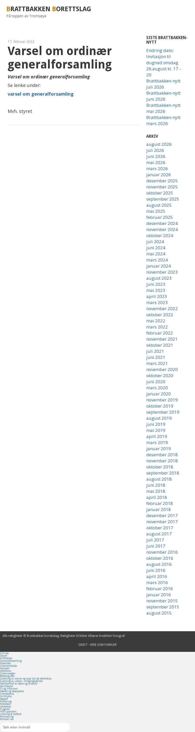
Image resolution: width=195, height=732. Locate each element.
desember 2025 (162, 181)
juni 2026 (155, 156)
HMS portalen (8, 711)
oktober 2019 (159, 406)
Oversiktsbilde (8, 666)
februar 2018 (159, 503)
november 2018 (162, 461)
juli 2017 (155, 540)
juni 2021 (155, 357)
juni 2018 (155, 485)
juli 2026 (155, 150)
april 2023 (156, 296)
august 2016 (159, 564)
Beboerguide (7, 676)
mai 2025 (155, 211)
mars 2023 (157, 302)
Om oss (4, 653)
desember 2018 (162, 455)
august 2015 (159, 613)
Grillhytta (6, 696)
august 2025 (159, 205)
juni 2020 (155, 382)
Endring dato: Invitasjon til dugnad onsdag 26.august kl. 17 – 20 (164, 62)
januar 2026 (158, 175)
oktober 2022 (159, 315)
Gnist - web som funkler (97, 645)
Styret (3, 655)
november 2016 (162, 552)
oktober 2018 (159, 467)
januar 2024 (158, 266)
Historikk (5, 663)
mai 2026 (155, 162)
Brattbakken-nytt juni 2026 (163, 96)
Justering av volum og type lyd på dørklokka (26, 678)
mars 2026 (157, 168)
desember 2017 (162, 515)
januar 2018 (158, 509)
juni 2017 (155, 546)
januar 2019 (158, 448)
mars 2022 (157, 327)
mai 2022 (155, 321)
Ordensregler (7, 673)
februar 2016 (159, 588)
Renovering (6, 716)
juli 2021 (155, 351)
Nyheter (5, 668)
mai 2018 (155, 491)
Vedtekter (5, 671)
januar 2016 (158, 595)
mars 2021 (157, 363)
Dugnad (5, 709)
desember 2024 (162, 223)
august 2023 (159, 278)
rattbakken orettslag (48, 9)
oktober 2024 (159, 235)
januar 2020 (158, 394)
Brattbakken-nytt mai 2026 (163, 108)
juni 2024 (155, 248)
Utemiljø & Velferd (10, 714)
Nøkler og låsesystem (12, 691)
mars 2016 (157, 582)
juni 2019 (155, 424)
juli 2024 (155, 242)
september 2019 (162, 412)
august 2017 (159, 534)
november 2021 (162, 339)
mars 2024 (157, 260)
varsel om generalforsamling (41, 94)
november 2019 (162, 400)
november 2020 (162, 369)
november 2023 (162, 272)
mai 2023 (155, 290)
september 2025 (162, 199)
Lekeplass (5, 706)
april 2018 (156, 497)
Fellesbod (5, 704)
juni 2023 (155, 284)
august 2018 (159, 479)
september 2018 (162, 473)
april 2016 (156, 576)
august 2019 (159, 418)
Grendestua (7, 693)
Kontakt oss (6, 719)
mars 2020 (157, 388)
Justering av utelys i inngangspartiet (21, 681)
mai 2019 (155, 430)
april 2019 (156, 436)
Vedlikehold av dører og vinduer (19, 683)
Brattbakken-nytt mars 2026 (163, 120)
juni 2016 (155, 570)
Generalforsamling (11, 661)
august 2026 (159, 144)
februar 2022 (159, 333)
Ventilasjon (6, 686)
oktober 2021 (159, 345)
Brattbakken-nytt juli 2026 (163, 84)
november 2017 (162, 522)
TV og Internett (9, 688)
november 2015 (162, 601)
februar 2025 (159, 217)
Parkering (5, 701)
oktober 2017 (159, 528)
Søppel (4, 699)
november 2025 (162, 187)
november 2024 (162, 229)
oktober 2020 (159, 375)
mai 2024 (155, 254)
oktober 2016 (159, 558)
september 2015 (162, 607)
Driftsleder (6, 658)
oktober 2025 (159, 193)
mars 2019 (157, 442)
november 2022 (162, 308)
